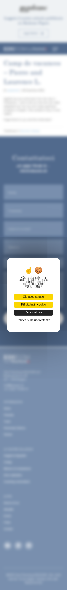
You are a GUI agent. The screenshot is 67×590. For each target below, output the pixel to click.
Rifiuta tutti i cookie (33, 304)
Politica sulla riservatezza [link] (33, 320)
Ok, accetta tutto (33, 296)
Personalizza (33, 312)
